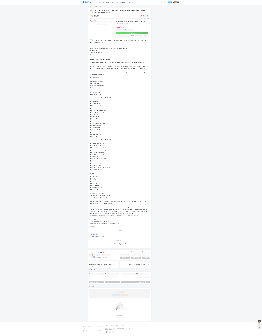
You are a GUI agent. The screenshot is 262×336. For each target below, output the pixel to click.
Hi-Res (112, 2)
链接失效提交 (132, 2)
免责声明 (112, 325)
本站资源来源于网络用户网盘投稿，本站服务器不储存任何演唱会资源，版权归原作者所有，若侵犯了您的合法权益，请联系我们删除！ (123, 327)
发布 (171, 2)
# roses (97, 236)
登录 (117, 295)
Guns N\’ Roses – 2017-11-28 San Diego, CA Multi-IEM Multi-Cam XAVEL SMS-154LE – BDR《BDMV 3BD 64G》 (117, 11)
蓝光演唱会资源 (115, 326)
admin (95, 15)
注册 (125, 295)
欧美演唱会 (95, 6)
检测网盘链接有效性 (132, 33)
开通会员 (176, 2)
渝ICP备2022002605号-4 (109, 329)
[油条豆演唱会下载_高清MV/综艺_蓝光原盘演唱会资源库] (92, 327)
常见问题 (124, 2)
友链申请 (107, 325)
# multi (102, 236)
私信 (148, 16)
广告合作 (117, 325)
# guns (92, 236)
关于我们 (122, 325)
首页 (90, 6)
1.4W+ (99, 255)
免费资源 (119, 2)
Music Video (106, 2)
